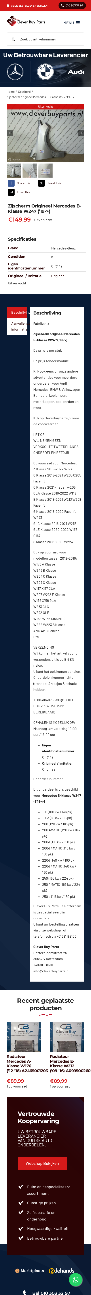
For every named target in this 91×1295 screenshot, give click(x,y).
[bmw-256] (45, 65)
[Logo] (61, 1268)
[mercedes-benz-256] (15, 65)
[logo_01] (26, 15)
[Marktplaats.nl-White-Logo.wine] (29, 1270)
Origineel (58, 276)
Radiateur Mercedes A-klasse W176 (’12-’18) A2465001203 (27, 1063)
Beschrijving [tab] (19, 312)
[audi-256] (76, 65)
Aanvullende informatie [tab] (19, 326)
